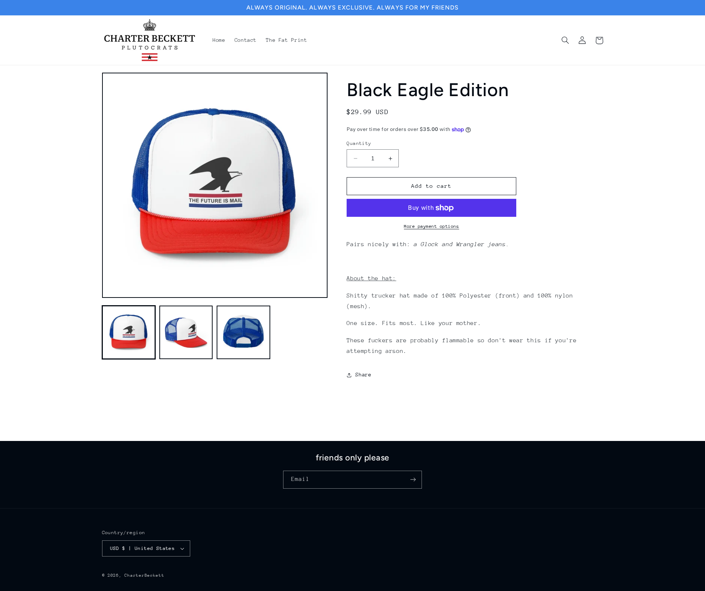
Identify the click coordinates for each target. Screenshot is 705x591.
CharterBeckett (144, 575)
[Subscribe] (413, 480)
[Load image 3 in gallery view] (243, 332)
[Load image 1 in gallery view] (129, 332)
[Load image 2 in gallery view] (186, 332)
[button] (565, 40)
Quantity (359, 143)
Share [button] (363, 375)
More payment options (431, 226)
